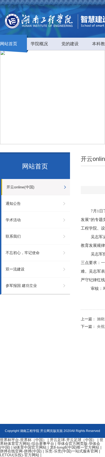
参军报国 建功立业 (21, 285)
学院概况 (39, 43)
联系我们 (13, 236)
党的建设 (70, 43)
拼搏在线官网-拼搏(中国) (21, 451)
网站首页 (8, 43)
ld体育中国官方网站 (30, 447)
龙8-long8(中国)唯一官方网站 (74, 447)
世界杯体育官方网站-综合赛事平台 (51, 442)
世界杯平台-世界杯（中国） (23, 440)
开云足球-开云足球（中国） (73, 440)
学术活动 (13, 220)
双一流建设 (15, 269)
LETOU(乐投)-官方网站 (19, 455)
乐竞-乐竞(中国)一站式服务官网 (71, 451)
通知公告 (13, 203)
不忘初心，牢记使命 (23, 253)
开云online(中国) (20, 187)
